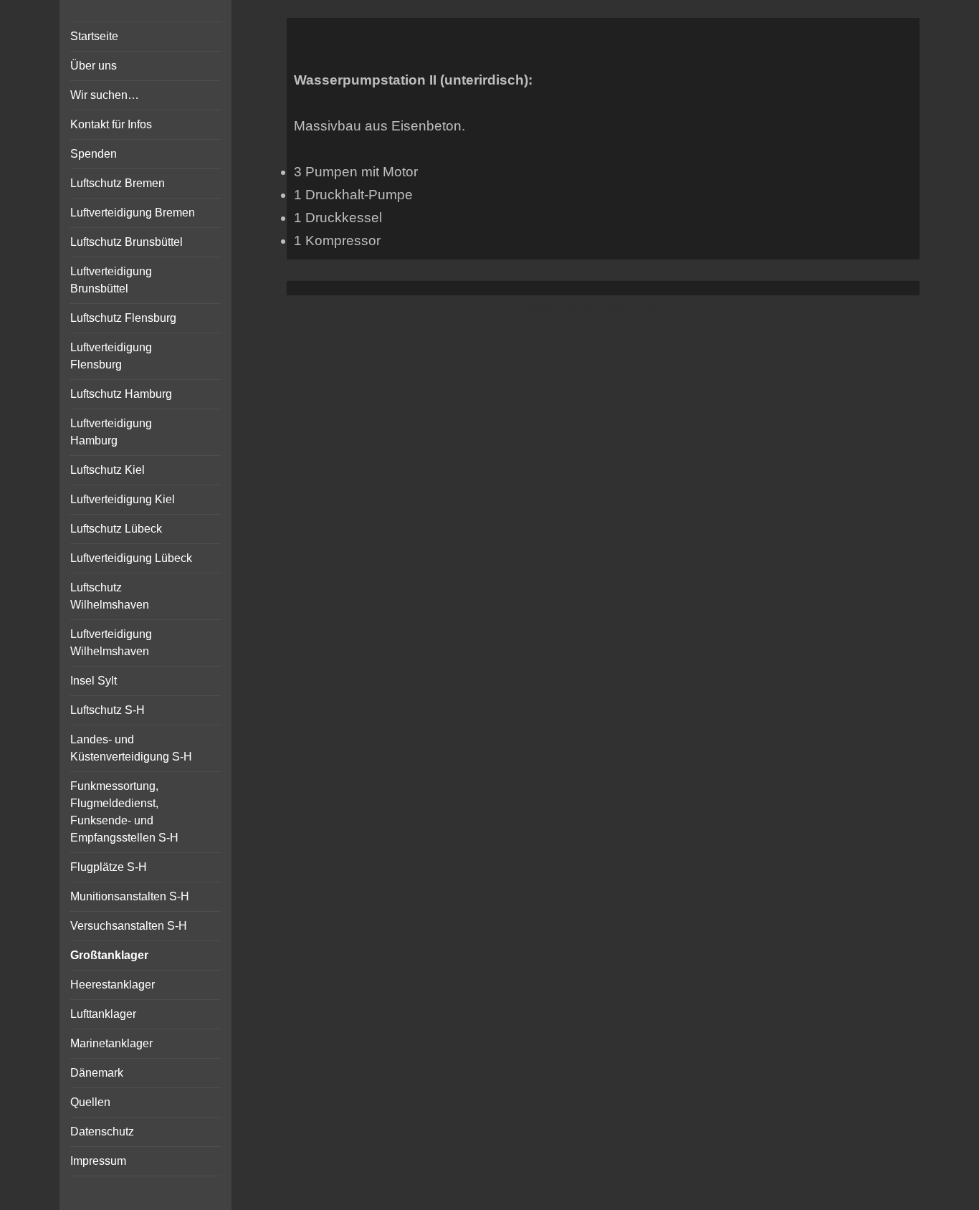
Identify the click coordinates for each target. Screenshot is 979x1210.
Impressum (98, 1161)
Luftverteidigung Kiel (122, 499)
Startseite (94, 36)
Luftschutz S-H (107, 710)
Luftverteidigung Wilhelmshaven (111, 642)
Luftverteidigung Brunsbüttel (111, 280)
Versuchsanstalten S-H (128, 926)
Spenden (93, 154)
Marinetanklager (111, 1043)
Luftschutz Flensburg (123, 318)
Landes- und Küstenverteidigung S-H (131, 748)
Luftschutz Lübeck (116, 529)
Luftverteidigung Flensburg (111, 356)
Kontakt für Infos (111, 124)
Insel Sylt (93, 681)
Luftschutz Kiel (107, 470)
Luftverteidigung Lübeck (131, 558)
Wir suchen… (104, 95)
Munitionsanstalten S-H (129, 896)
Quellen (90, 1102)
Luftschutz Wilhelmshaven (109, 596)
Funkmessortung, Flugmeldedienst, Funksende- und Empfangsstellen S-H (124, 812)
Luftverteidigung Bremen (132, 212)
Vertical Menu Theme (631, 310)
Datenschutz (102, 1131)
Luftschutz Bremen (117, 183)
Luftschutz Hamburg (121, 394)
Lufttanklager (103, 1014)
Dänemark (96, 1073)
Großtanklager (109, 955)
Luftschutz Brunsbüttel (126, 242)
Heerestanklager (112, 984)
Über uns (93, 65)
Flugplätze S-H (108, 867)
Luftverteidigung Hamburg (111, 432)
